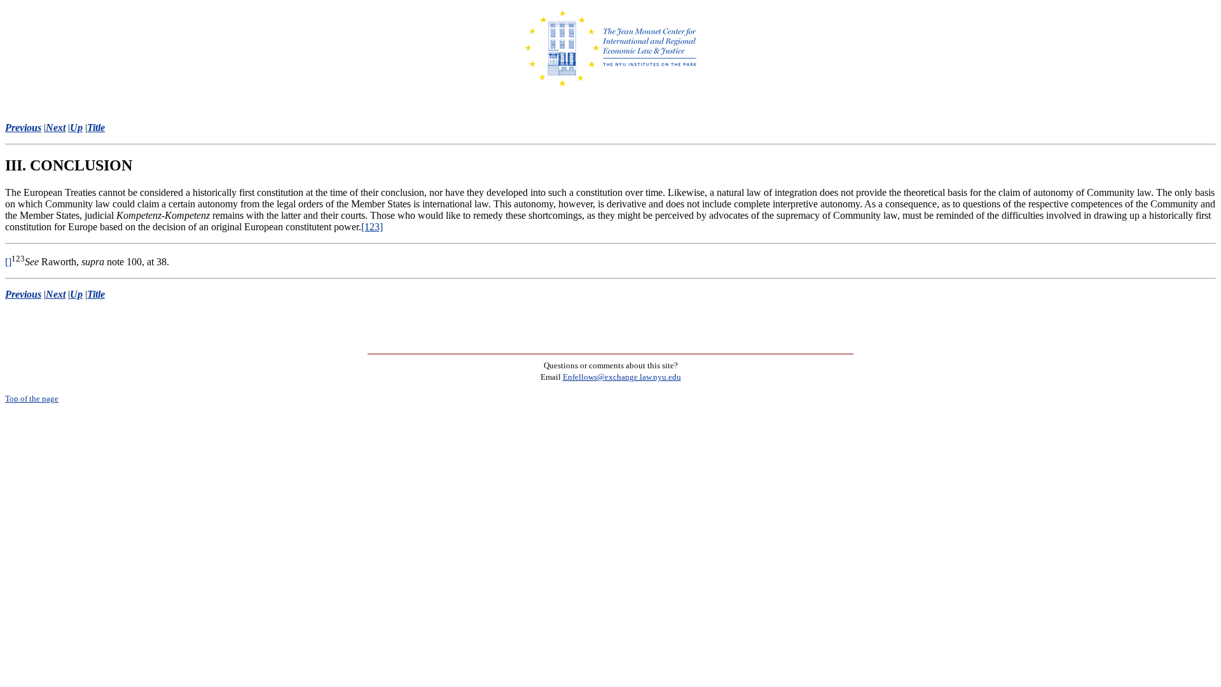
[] (8, 261)
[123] (372, 226)
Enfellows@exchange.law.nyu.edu (622, 377)
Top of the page (32, 398)
